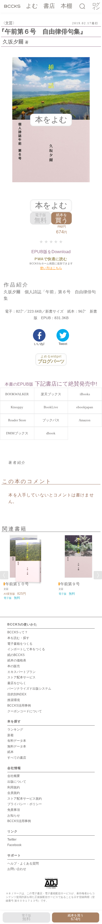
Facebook (14, 845)
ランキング (15, 729)
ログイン (95, 6)
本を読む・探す (18, 638)
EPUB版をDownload (51, 252)
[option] (24, 567)
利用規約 (13, 787)
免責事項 (13, 810)
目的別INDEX (16, 694)
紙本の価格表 (16, 660)
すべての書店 (16, 757)
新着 (10, 735)
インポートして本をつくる (26, 649)
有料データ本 (16, 741)
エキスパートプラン (21, 672)
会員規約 (13, 793)
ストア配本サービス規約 (24, 798)
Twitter (11, 839)
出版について (16, 781)
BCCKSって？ (17, 632)
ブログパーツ (51, 359)
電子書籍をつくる (19, 644)
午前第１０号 (17, 584)
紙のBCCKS (16, 655)
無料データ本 (16, 746)
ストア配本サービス (21, 677)
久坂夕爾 (13, 42)
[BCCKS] (12, 6)
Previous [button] (4, 575)
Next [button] (98, 575)
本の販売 (13, 666)
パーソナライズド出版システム (29, 688)
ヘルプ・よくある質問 (23, 863)
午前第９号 (70, 584)
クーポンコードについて (24, 711)
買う (61, 218)
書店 (49, 6)
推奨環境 (13, 700)
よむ (32, 6)
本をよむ (51, 205)
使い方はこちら (51, 268)
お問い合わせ (16, 869)
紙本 (10, 752)
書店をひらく (16, 683)
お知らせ (13, 815)
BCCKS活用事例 (19, 705)
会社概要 (13, 776)
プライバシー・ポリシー (24, 804)
